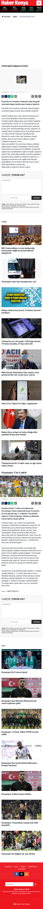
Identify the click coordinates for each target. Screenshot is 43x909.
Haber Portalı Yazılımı (23, 904)
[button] (32, 96)
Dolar (23, 7)
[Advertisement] (21, 42)
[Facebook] (3, 96)
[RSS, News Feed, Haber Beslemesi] (26, 874)
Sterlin (39, 7)
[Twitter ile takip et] (21, 874)
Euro (31, 7)
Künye (16, 866)
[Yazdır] (15, 96)
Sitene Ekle (21, 869)
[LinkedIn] (9, 96)
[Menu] (39, 3)
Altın (4, 7)
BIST (14, 7)
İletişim (23, 866)
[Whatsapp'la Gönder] (12, 96)
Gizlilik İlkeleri (32, 866)
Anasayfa (7, 16)
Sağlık (15, 16)
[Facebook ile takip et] (16, 874)
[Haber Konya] (15, 3)
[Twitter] (6, 96)
